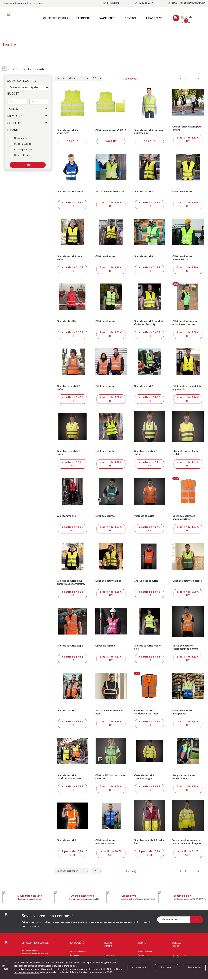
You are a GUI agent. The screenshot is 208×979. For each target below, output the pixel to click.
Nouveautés (20, 138)
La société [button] (83, 18)
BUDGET (13, 93)
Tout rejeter (166, 968)
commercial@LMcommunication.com (189, 3)
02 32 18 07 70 (146, 3)
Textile (14, 69)
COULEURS (14, 123)
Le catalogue (109, 955)
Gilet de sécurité (34, 69)
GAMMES (13, 130)
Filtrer (27, 164)
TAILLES (12, 109)
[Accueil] (4, 68)
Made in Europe (22, 144)
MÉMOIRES (15, 116)
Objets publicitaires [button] (55, 18)
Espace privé (113, 3)
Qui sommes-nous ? (78, 951)
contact (130, 18)
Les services (75, 955)
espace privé (154, 18)
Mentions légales (145, 951)
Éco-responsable (23, 150)
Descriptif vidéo (22, 155)
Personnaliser (194, 968)
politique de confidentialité (92, 969)
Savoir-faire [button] (107, 18)
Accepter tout (139, 968)
